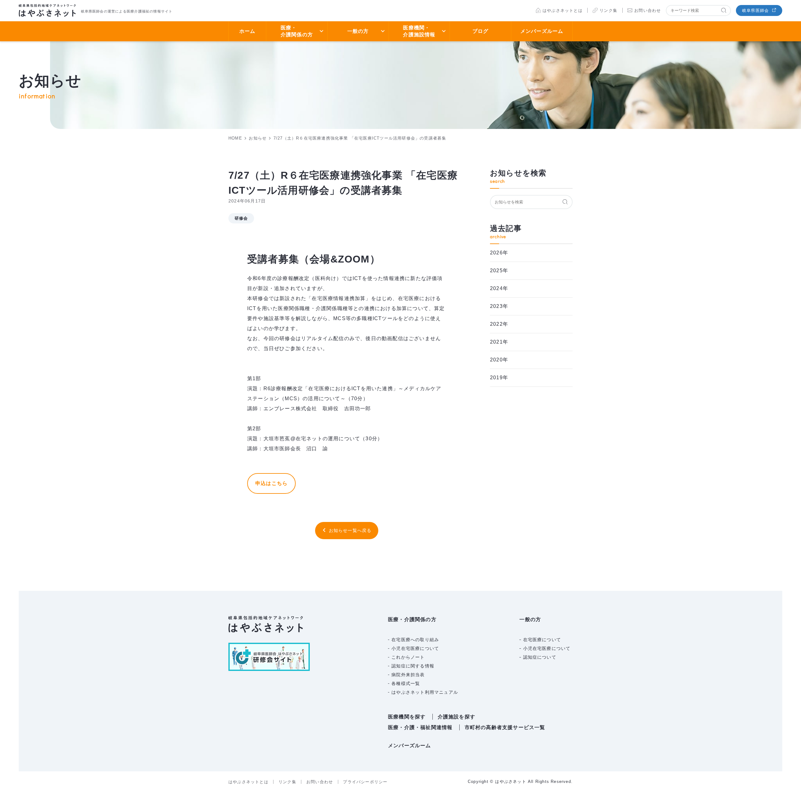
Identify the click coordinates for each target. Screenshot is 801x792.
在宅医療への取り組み (415, 639)
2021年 (499, 342)
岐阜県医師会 (755, 10)
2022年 (499, 324)
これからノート (408, 657)
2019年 (499, 377)
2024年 (499, 288)
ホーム (247, 31)
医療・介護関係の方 (297, 31)
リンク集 (608, 10)
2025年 (499, 270)
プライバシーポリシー (365, 781)
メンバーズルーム (542, 31)
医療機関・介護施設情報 (419, 31)
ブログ (480, 31)
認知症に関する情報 (412, 665)
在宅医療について (542, 639)
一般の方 (358, 31)
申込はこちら (271, 483)
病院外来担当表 (408, 674)
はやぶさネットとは (563, 10)
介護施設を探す (456, 716)
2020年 (499, 359)
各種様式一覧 (405, 683)
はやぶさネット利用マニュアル (424, 692)
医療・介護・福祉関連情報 (420, 727)
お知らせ (258, 138)
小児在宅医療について (415, 648)
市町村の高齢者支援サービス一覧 (505, 727)
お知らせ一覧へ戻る (350, 530)
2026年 (499, 252)
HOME (235, 138)
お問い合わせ (647, 10)
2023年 (499, 306)
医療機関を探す (407, 716)
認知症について (539, 657)
